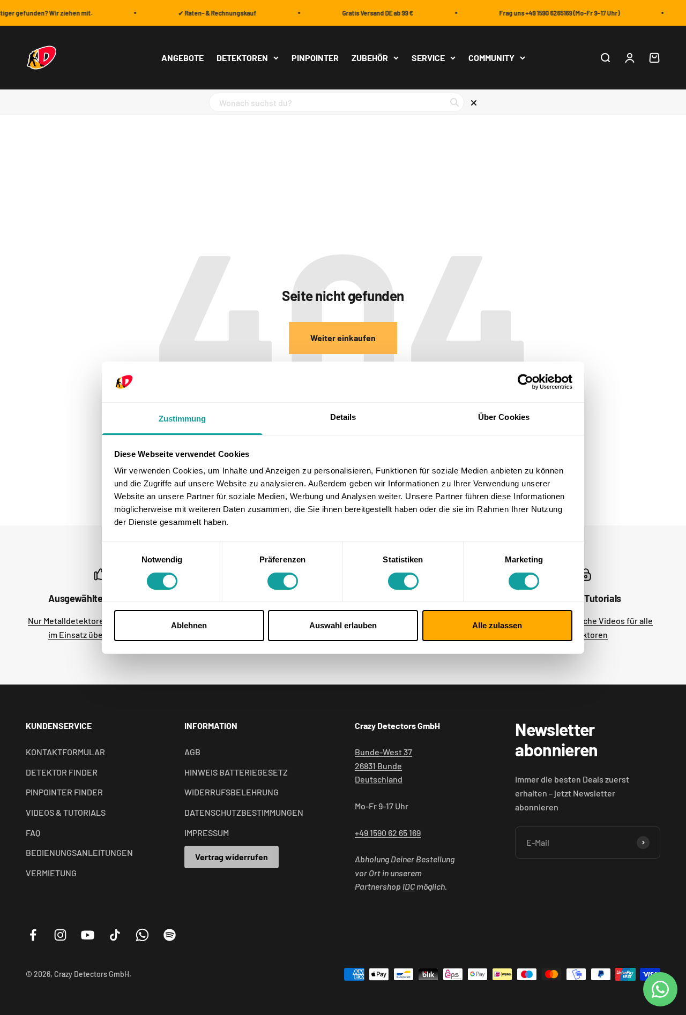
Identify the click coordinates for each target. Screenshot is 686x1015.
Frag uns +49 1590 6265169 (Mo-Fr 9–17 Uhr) (555, 13)
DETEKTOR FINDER (62, 772)
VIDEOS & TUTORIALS (66, 812)
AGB (192, 752)
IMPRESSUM (206, 833)
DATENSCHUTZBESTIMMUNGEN (243, 812)
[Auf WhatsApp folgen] (142, 935)
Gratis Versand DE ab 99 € (373, 13)
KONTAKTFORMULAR (65, 752)
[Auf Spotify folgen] (169, 935)
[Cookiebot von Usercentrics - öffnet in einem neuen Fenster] (525, 382)
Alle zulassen (497, 625)
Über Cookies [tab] (504, 417)
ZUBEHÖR (370, 57)
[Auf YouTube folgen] (87, 935)
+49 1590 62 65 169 (388, 833)
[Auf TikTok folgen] (115, 935)
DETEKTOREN (242, 57)
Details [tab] (343, 417)
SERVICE (428, 57)
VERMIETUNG (51, 873)
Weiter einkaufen (343, 338)
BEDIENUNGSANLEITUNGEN (79, 852)
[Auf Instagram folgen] (60, 935)
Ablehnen (189, 625)
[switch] (282, 581)
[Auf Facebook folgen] (33, 935)
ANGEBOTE (182, 57)
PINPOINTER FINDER (64, 792)
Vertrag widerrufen (231, 857)
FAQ (33, 833)
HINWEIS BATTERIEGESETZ (236, 772)
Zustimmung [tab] (182, 418)
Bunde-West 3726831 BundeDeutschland (383, 765)
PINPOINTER (315, 57)
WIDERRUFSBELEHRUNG (231, 792)
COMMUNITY (491, 57)
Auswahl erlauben (343, 625)
